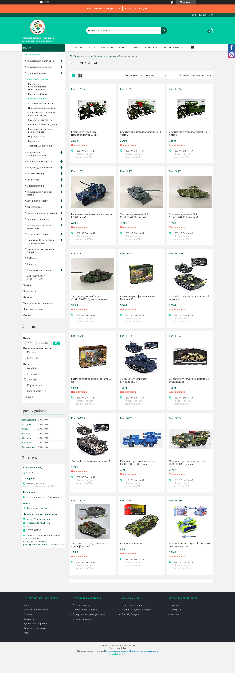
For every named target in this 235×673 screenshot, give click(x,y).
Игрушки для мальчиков (40, 60)
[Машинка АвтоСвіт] (141, 521)
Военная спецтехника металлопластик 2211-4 (84, 133)
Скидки (27, 315)
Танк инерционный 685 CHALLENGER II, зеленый (183, 215)
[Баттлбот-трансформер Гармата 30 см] (92, 356)
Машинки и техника (105, 56)
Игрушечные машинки (85, 609)
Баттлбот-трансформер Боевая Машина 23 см (137, 298)
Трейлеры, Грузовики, (40, 145)
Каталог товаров (98, 47)
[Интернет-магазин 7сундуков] (38, 26)
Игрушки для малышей (40, 167)
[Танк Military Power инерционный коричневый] (190, 356)
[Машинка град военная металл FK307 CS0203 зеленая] (190, 438)
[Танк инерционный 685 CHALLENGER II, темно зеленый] (92, 274)
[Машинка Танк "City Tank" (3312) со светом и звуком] (190, 521)
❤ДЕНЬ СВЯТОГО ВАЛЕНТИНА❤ (36, 277)
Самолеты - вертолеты (40, 119)
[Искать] (164, 29)
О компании (30, 290)
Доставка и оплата (174, 47)
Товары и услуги (83, 56)
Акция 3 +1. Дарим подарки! (137, 609)
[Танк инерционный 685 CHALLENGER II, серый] (141, 192)
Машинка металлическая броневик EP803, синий (91, 215)
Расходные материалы (39, 269)
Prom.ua (131, 645)
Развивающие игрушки (39, 161)
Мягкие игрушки (36, 185)
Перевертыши (36, 136)
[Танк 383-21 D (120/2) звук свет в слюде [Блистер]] (92, 521)
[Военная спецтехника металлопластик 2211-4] (92, 109)
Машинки (33, 141)
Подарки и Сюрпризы (39, 218)
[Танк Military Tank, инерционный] (92, 438)
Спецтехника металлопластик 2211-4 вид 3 (190, 133)
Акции (121, 47)
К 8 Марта (32, 257)
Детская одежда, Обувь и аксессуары (40, 226)
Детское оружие (81, 604)
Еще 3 (29, 396)
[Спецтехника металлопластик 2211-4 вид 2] (141, 109)
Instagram (176, 609)
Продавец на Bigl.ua (117, 648)
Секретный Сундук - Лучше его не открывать (41, 241)
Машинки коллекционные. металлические (37, 86)
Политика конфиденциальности (143, 651)
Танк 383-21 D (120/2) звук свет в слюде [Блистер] (89, 545)
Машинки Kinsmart (38, 93)
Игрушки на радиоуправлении (37, 154)
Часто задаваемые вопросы (38, 303)
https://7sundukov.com (38, 519)
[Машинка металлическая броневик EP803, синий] (92, 192)
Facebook (176, 604)
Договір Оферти (130, 614)
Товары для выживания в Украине (40, 250)
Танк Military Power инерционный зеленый (189, 298)
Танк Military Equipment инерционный (133, 380)
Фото (27, 632)
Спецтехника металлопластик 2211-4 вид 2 (141, 133)
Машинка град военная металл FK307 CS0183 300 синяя (138, 462)
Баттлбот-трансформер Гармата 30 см (91, 380)
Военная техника (37, 98)
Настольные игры (36, 173)
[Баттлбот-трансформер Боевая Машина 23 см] (141, 274)
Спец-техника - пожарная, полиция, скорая (42, 114)
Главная (77, 47)
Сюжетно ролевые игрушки (42, 212)
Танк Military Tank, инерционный (90, 461)
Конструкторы (34, 206)
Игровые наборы (82, 618)
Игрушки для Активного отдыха (40, 193)
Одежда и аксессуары (38, 233)
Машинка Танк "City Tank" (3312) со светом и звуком (189, 545)
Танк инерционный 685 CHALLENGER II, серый (134, 215)
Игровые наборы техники (42, 107)
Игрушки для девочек (39, 66)
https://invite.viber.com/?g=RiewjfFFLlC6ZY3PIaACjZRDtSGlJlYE (43, 543)
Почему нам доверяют (36, 609)
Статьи (27, 284)
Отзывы (135, 47)
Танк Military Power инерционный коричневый (189, 380)
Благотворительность (134, 604)
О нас (27, 604)
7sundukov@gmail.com (38, 522)
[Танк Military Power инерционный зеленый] (190, 274)
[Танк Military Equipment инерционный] (141, 356)
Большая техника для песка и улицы (40, 130)
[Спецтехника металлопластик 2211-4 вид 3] (190, 109)
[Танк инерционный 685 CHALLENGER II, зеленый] (190, 192)
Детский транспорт (37, 200)
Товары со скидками (35, 628)
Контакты (151, 47)
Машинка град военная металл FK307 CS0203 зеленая (187, 462)
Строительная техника (40, 103)
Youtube (175, 614)
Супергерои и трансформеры (89, 614)
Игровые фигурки (36, 72)
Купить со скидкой (136, 8)
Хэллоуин (32, 263)
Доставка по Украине (35, 623)
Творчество (33, 179)
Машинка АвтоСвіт (131, 543)
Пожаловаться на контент (116, 651)
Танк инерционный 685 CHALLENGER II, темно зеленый (89, 298)
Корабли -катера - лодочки (42, 124)
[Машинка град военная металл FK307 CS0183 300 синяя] (141, 438)
